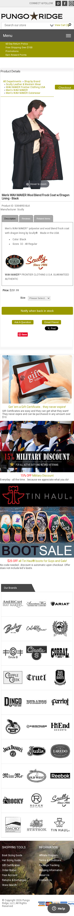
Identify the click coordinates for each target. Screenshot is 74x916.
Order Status (9, 870)
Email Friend (51, 322)
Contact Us (45, 880)
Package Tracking (49, 865)
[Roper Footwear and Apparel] (36, 807)
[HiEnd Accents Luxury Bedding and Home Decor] (60, 733)
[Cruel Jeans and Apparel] (36, 684)
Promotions (12, 51)
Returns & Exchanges (14, 880)
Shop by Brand (32, 81)
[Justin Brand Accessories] (36, 758)
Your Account (9, 875)
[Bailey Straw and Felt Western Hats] (13, 635)
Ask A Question (22, 322)
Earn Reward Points (16, 55)
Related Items (43, 218)
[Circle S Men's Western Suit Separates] (36, 659)
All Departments (12, 81)
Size (22, 297)
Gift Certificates (11, 865)
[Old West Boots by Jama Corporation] (36, 782)
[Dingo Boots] (13, 709)
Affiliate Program (48, 855)
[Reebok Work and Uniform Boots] (60, 782)
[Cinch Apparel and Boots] (60, 635)
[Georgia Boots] (13, 733)
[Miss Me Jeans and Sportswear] (13, 782)
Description (10, 218)
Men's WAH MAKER (17, 90)
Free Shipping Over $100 (19, 47)
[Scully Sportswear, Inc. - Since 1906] (36, 269)
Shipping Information (50, 870)
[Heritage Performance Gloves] (36, 733)
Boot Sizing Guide (12, 855)
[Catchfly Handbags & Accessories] (36, 635)
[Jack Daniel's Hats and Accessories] (13, 758)
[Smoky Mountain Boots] (13, 831)
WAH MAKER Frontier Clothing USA (25, 87)
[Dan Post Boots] (60, 684)
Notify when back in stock (37, 310)
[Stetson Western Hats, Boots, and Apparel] (36, 831)
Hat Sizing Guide (11, 860)
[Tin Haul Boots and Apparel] (60, 831)
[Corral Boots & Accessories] (60, 659)
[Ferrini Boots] (60, 709)
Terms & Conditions (50, 860)
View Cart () (62, 25)
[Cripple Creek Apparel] (13, 684)
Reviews (26, 218)
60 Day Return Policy (17, 43)
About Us (44, 875)
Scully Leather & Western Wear (23, 84)
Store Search (9, 885)
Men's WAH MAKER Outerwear (23, 93)
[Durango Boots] (36, 709)
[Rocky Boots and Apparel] (13, 807)
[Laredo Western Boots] (60, 758)
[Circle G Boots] (13, 659)
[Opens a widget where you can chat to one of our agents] (58, 909)
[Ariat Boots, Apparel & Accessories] (60, 610)
